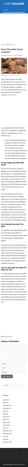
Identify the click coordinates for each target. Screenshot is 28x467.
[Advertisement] (14, 27)
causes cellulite (11, 95)
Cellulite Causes (10, 44)
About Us (5, 452)
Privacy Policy (12, 452)
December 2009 (7, 431)
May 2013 (5, 414)
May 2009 (5, 439)
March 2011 (6, 419)
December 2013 (7, 405)
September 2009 (7, 433)
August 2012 (6, 416)
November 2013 (7, 408)
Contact (19, 452)
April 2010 (5, 428)
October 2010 (6, 425)
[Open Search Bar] (23, 9)
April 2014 (5, 402)
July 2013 (5, 411)
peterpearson (10, 75)
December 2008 (7, 442)
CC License (16, 75)
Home (3, 44)
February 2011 (7, 422)
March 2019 (6, 400)
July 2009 (5, 436)
